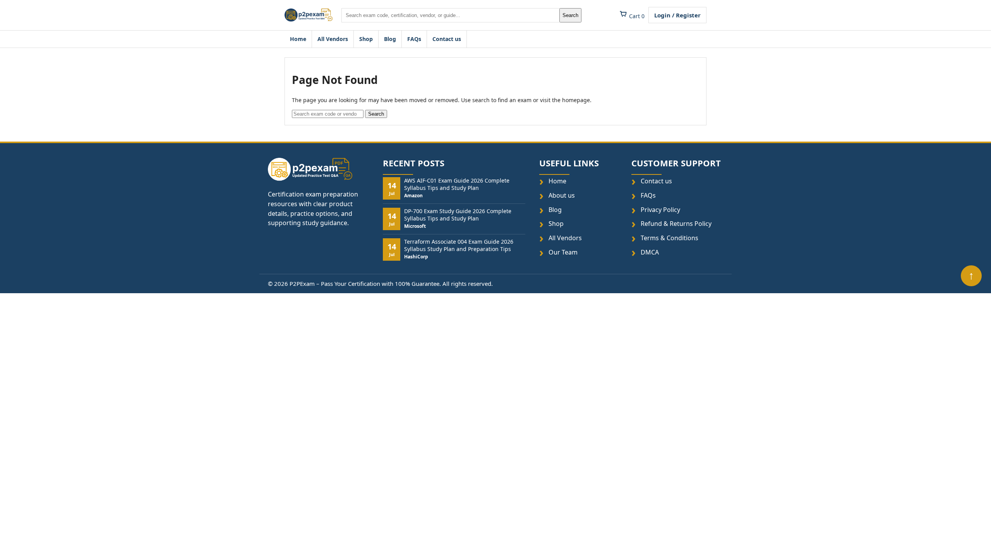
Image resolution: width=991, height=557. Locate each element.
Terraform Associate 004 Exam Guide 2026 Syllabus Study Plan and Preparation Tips (458, 246)
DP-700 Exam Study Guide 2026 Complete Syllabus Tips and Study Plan (457, 215)
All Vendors (332, 39)
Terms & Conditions (669, 238)
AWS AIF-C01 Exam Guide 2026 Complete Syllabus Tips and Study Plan (456, 184)
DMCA (650, 252)
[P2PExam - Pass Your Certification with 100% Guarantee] (309, 15)
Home (298, 39)
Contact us (446, 39)
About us (562, 195)
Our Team (563, 252)
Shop (366, 39)
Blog (390, 39)
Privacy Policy (660, 210)
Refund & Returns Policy (676, 224)
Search (570, 15)
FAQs (414, 39)
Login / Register (677, 15)
